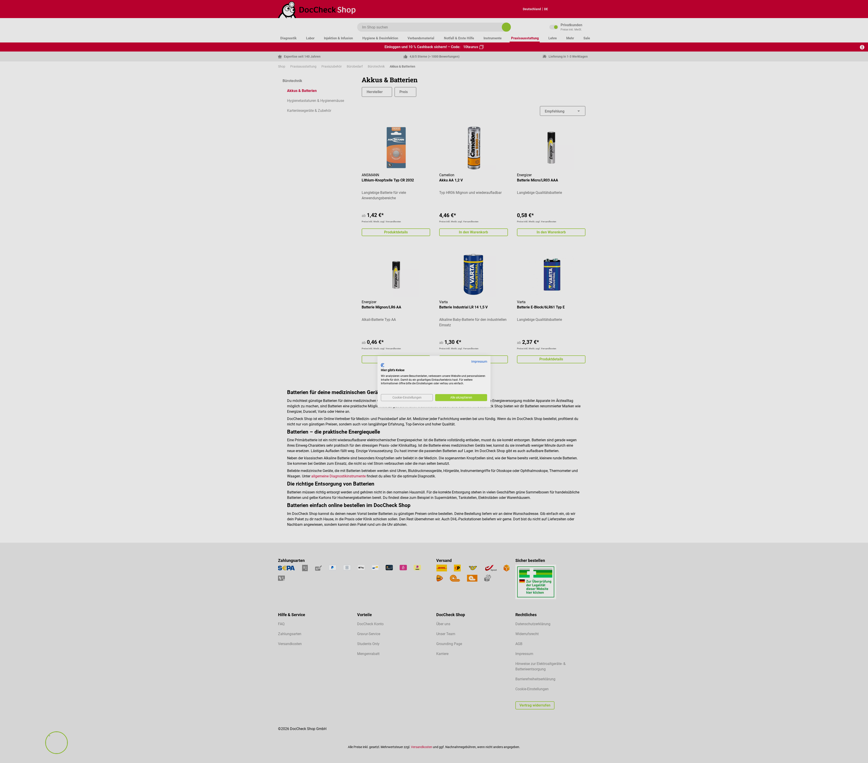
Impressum (479, 361)
